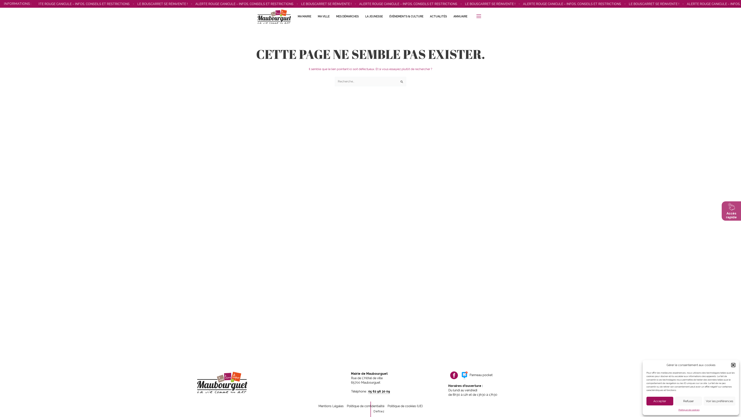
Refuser (688, 401)
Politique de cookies (689, 410)
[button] (733, 365)
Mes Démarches (347, 16)
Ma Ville (324, 16)
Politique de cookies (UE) (405, 406)
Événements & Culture (406, 16)
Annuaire (460, 16)
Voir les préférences (719, 401)
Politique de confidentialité (365, 406)
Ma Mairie (304, 16)
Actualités (438, 16)
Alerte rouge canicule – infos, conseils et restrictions (71, 4)
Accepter (659, 401)
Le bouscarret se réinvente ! (153, 4)
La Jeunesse (374, 16)
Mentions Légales (331, 406)
